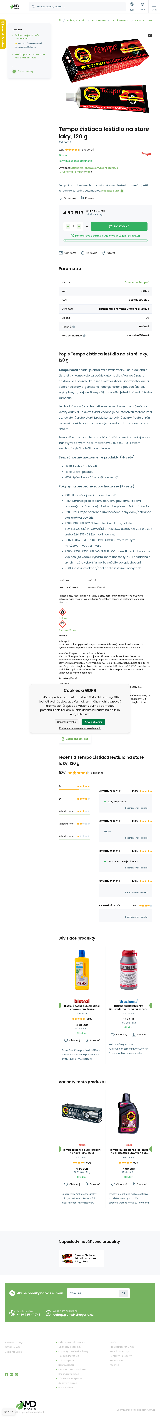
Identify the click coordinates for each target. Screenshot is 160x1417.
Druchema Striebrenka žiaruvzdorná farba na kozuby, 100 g (128, 1008)
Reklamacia (116, 1360)
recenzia (114, 1365)
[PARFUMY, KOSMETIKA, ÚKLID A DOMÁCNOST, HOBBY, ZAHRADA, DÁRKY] (60, 20)
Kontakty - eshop (119, 1351)
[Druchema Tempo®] (146, 161)
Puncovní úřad (66, 1387)
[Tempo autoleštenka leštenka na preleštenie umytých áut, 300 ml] (129, 1113)
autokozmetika (120, 20)
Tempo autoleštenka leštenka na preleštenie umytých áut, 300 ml (129, 1151)
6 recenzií (88, 149)
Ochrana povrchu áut (147, 20)
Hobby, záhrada (76, 20)
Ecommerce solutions (129, 1409)
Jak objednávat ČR (68, 1355)
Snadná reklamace (68, 1374)
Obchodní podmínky (69, 1346)
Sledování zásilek (67, 1383)
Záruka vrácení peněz (70, 1378)
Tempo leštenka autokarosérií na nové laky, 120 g (81, 1151)
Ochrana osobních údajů (72, 1369)
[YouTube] (11, 1374)
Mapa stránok (37, 1412)
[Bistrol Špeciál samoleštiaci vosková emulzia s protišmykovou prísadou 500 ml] (82, 970)
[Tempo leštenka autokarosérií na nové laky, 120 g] (82, 1113)
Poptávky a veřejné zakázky (73, 1351)
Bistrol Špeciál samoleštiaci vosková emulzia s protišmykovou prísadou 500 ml (82, 1008)
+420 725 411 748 (28, 1314)
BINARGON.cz (148, 1409)
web (88, 172)
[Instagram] (16, 1374)
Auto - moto (98, 20)
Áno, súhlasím (93, 722)
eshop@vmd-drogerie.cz (73, 1314)
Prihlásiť (123, 1293)
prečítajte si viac (110, 190)
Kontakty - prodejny (121, 1355)
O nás (113, 1342)
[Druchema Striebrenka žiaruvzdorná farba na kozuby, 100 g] (129, 970)
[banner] (14, 7)
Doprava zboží (66, 1365)
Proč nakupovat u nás (122, 1346)
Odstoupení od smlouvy (71, 1342)
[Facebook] (6, 1374)
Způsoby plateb (66, 1360)
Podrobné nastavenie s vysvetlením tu (80, 728)
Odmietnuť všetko (67, 722)
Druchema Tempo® (72, 172)
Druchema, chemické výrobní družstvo (94, 168)
